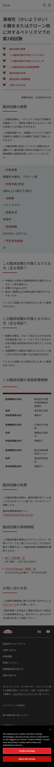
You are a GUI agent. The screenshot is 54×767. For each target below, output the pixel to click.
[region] (27, 746)
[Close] (50, 729)
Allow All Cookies (27, 759)
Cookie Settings (27, 751)
